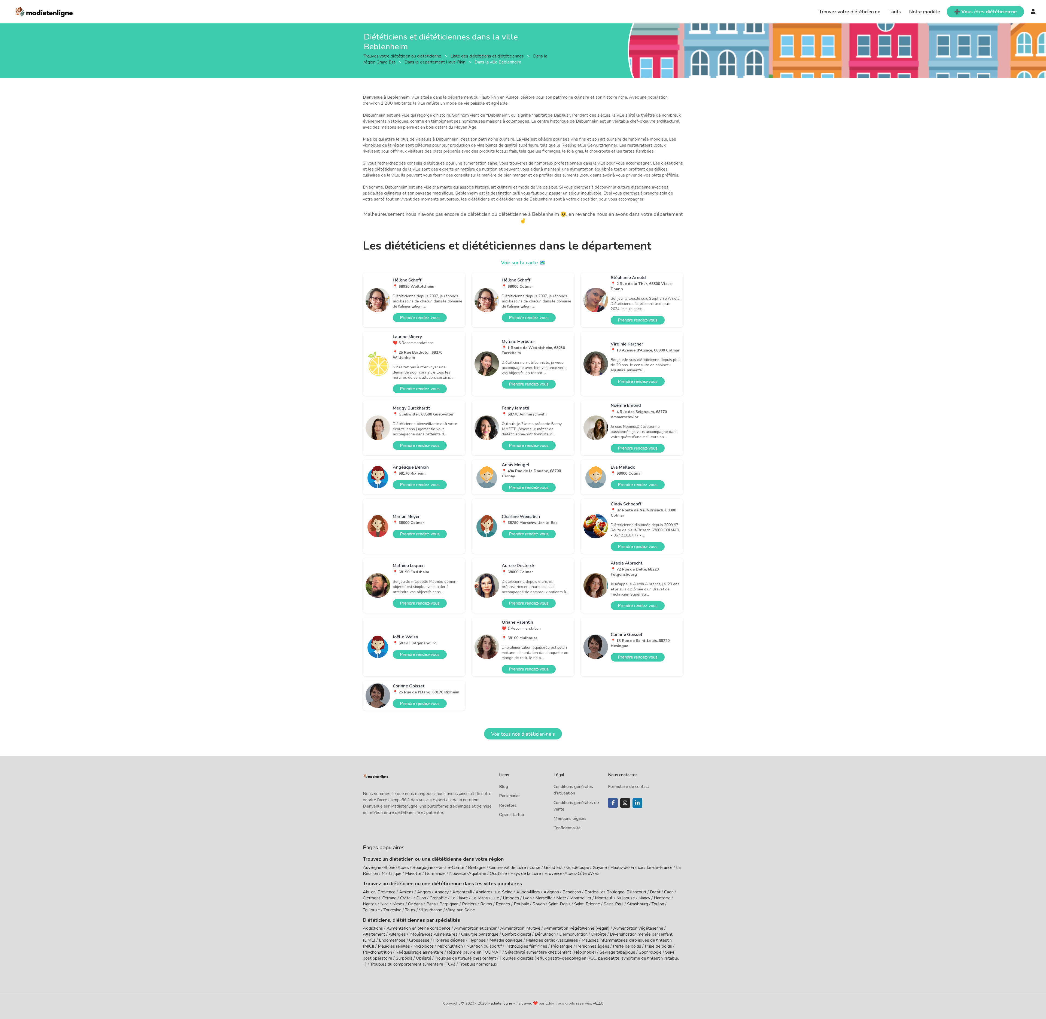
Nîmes (398, 904)
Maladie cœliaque (505, 940)
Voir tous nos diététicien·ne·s (523, 734)
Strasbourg (637, 904)
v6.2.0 (598, 1003)
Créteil (406, 898)
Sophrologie (650, 952)
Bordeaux (594, 892)
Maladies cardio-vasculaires (552, 940)
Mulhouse (625, 898)
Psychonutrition (377, 952)
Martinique (392, 874)
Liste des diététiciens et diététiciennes (488, 56)
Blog (503, 787)
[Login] (1033, 11)
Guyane (600, 868)
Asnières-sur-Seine (494, 892)
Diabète (598, 934)
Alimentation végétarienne (638, 928)
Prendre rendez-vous (420, 318)
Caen (669, 892)
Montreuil (604, 898)
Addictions (373, 928)
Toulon (658, 904)
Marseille (544, 898)
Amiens (406, 892)
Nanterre (662, 898)
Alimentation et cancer (475, 928)
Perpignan (448, 904)
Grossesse (419, 940)
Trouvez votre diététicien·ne (849, 11)
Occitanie (498, 874)
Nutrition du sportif (484, 946)
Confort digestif (516, 934)
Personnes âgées (592, 946)
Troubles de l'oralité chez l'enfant (465, 958)
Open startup (511, 815)
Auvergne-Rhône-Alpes (386, 868)
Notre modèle (924, 11)
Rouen (539, 904)
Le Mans (480, 898)
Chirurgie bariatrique (479, 934)
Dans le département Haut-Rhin (435, 62)
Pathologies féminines (526, 946)
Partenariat (509, 796)
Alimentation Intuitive (520, 928)
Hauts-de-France (626, 868)
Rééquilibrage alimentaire (419, 952)
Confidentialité (567, 828)
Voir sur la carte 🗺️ (523, 262)
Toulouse (371, 910)
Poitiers (469, 904)
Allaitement (374, 934)
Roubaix (521, 904)
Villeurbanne (430, 910)
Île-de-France (660, 868)
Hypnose (477, 940)
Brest (655, 892)
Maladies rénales (394, 946)
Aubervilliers (528, 892)
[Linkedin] (637, 803)
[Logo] (44, 11)
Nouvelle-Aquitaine (467, 874)
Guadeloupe (577, 868)
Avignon (551, 892)
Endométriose (392, 940)
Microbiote (424, 946)
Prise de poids (658, 946)
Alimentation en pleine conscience (419, 928)
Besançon (571, 892)
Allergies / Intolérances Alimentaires (423, 934)
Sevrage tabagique (617, 952)
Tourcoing (393, 910)
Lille (495, 898)
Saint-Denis (559, 904)
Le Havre (459, 898)
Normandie (435, 874)
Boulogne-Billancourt (626, 892)
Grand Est (553, 868)
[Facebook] (613, 803)
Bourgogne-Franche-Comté (438, 868)
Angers (424, 892)
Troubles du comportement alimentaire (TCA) (412, 964)
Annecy (441, 892)
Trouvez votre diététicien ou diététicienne (403, 56)
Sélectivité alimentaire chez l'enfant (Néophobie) (550, 952)
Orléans (415, 904)
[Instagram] (625, 803)
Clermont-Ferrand (380, 898)
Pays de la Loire (525, 874)
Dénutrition (545, 934)
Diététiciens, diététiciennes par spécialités (411, 920)
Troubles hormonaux (478, 964)
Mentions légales (570, 818)
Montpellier (580, 898)
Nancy (644, 898)
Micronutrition (450, 946)
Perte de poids (627, 946)
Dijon (421, 898)
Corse (535, 868)
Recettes (508, 805)
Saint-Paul (614, 904)
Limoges (511, 898)
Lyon (527, 898)
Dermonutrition (574, 934)
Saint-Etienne (587, 904)
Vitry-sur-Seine (460, 910)
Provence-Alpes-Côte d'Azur (572, 874)
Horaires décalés (449, 940)
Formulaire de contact (628, 787)
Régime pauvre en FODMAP (474, 952)
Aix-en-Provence (379, 892)
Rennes (503, 904)
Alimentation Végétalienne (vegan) (577, 928)
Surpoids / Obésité (413, 958)
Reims (486, 904)
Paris (431, 904)
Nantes (370, 904)
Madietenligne (500, 1003)
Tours (410, 910)
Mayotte (413, 874)
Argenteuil (462, 892)
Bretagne (477, 868)
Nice (384, 904)
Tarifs (895, 11)
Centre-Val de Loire (507, 868)
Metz (561, 898)
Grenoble (438, 898)
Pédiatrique (562, 946)
